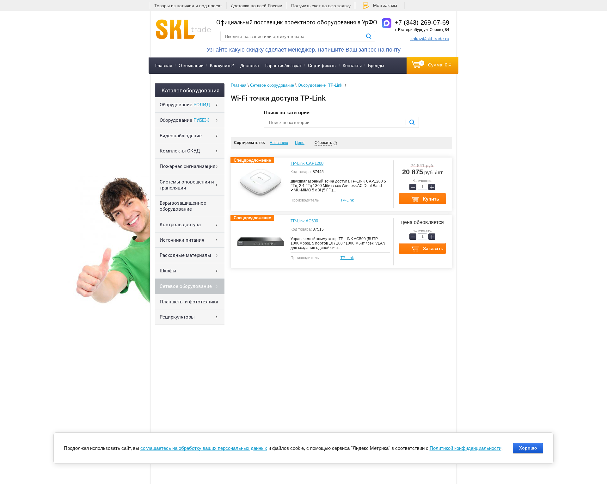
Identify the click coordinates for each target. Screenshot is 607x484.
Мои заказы (385, 5)
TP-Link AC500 (304, 221)
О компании (191, 65)
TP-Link (347, 200)
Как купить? (222, 65)
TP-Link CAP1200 (307, 163)
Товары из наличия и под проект (188, 5)
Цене (299, 142)
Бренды (376, 65)
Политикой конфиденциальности (465, 448)
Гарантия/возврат (283, 65)
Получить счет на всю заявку (321, 5)
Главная (163, 65)
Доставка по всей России (256, 5)
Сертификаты (322, 65)
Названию (279, 142)
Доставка (249, 65)
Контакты (352, 65)
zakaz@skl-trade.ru (429, 38)
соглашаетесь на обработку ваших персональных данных (203, 448)
